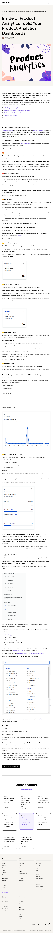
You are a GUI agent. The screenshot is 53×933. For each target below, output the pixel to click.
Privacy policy (22, 912)
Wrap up (6, 118)
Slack (3, 887)
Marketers (21, 880)
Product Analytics (11, 11)
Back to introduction (26, 789)
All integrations (5, 892)
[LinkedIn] (46, 924)
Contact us (21, 901)
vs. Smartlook (5, 908)
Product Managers (23, 873)
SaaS (20, 865)
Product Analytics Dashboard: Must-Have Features (17, 113)
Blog (37, 870)
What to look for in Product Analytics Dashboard (17, 110)
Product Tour (5, 865)
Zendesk (4, 885)
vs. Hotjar (4, 911)
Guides (3, 11)
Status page (38, 881)
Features (4, 868)
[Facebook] (42, 924)
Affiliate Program (39, 886)
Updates (4, 872)
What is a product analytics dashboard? (14, 108)
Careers (20, 904)
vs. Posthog (4, 904)
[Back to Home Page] (6, 2)
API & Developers (39, 878)
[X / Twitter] (38, 924)
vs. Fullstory (5, 901)
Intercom (4, 880)
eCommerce (22, 868)
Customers (38, 863)
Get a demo (5, 875)
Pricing (3, 870)
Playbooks (38, 866)
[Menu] (49, 2)
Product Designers (23, 876)
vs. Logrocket (5, 906)
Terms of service (22, 909)
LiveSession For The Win (10, 115)
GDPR (20, 916)
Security (21, 914)
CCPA (20, 919)
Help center (38, 876)
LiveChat (4, 883)
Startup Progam (39, 889)
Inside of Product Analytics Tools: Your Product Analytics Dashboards (32, 11)
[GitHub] (49, 924)
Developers (21, 878)
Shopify (4, 890)
